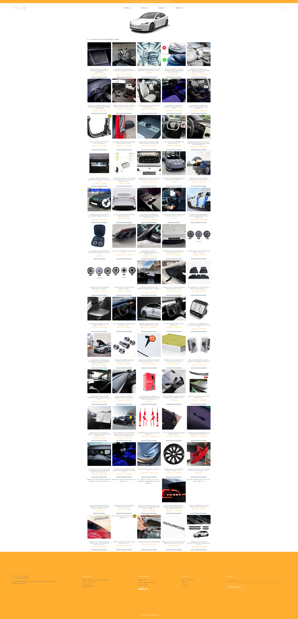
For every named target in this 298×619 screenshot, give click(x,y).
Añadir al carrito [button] (174, 222)
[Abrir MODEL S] (148, 8)
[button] (285, 8)
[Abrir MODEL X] (131, 8)
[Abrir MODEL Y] (165, 8)
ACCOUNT (184, 576)
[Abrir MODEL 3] (182, 8)
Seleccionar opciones (99, 77)
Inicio (88, 39)
